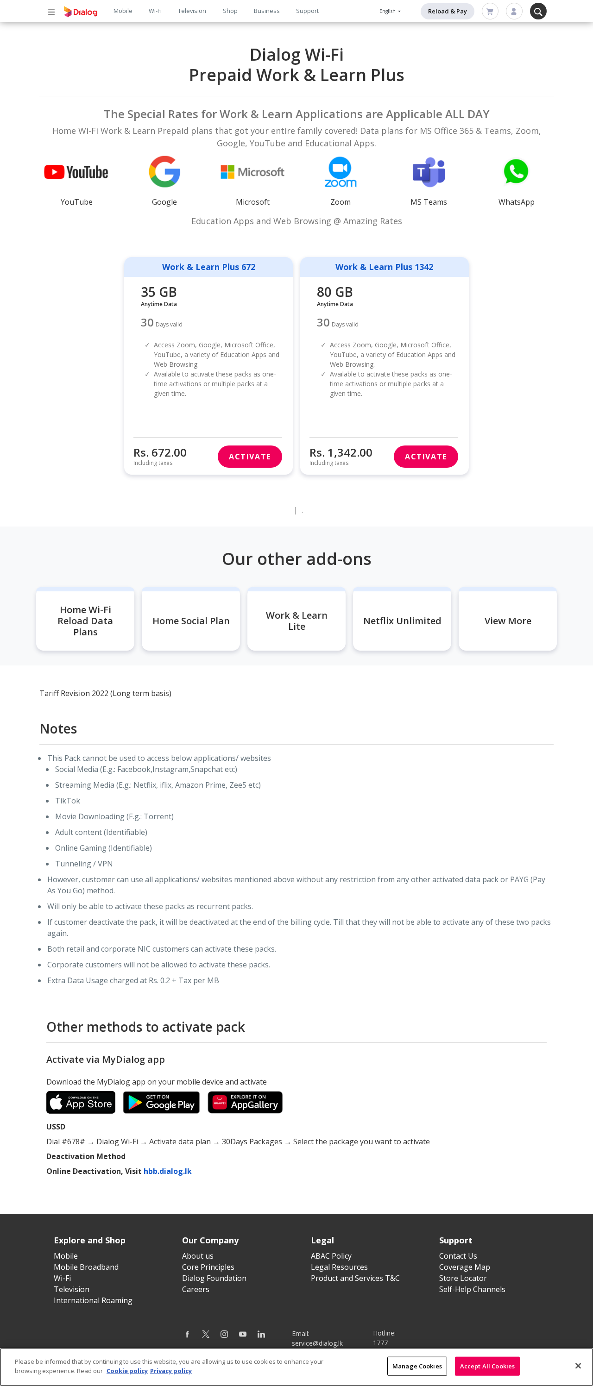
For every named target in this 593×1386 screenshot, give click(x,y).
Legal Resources (339, 1267)
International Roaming (93, 1300)
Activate (250, 457)
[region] (296, 1367)
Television (192, 10)
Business (267, 10)
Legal (322, 1240)
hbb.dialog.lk (168, 1171)
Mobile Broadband (86, 1267)
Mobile (123, 10)
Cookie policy (127, 1370)
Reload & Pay (447, 11)
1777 (380, 1342)
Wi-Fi (155, 10)
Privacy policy (171, 1370)
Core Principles (208, 1267)
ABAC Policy (331, 1256)
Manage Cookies (417, 1366)
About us (198, 1256)
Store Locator (463, 1278)
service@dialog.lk (317, 1343)
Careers (195, 1289)
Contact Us (458, 1256)
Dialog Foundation (214, 1278)
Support (307, 10)
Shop (230, 10)
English (388, 11)
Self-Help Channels (472, 1289)
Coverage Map (464, 1267)
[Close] (578, 1365)
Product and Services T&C (355, 1278)
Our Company (210, 1240)
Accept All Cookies (487, 1366)
